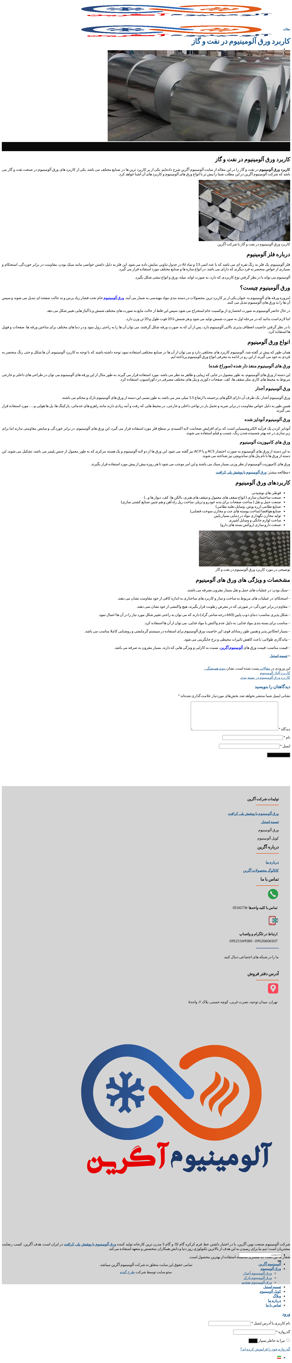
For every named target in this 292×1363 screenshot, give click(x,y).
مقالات (286, 28)
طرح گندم (127, 1272)
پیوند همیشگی (215, 668)
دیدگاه (284, 729)
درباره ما (272, 862)
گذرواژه (283, 1331)
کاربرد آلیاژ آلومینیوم (275, 673)
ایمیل (285, 746)
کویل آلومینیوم (270, 1291)
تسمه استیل (272, 1286)
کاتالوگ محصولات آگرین (261, 870)
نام (287, 737)
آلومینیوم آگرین (269, 1264)
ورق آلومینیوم (271, 1268)
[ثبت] (279, 1261)
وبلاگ (277, 1296)
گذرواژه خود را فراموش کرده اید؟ (265, 1349)
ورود (253, 1340)
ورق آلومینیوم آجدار (257, 1273)
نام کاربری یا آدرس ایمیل (270, 1323)
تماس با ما (273, 1305)
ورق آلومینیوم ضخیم (257, 1282)
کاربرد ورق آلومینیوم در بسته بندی (265, 677)
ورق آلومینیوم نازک (258, 1277)
